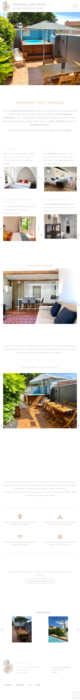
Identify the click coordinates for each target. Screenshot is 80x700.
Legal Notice (8, 685)
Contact (38, 685)
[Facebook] (20, 679)
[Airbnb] (15, 679)
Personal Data (20, 685)
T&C (30, 685)
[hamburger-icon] (75, 6)
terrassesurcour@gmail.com (28, 667)
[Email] (9, 679)
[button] (1, 177)
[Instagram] (4, 679)
